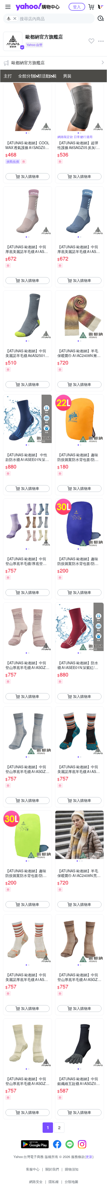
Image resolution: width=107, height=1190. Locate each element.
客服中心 (32, 1169)
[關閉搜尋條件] (14, 18)
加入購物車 (30, 176)
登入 (77, 6)
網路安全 (36, 1181)
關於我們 (52, 1169)
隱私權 (54, 1181)
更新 (89, 1156)
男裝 (67, 76)
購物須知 (71, 1169)
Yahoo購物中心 (37, 6)
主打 (8, 76)
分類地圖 (71, 1181)
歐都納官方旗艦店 (28, 63)
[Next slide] (48, 106)
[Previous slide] (6, 106)
